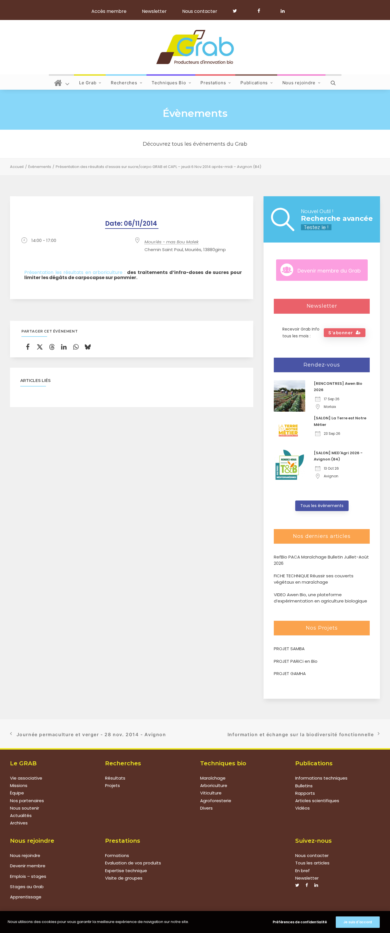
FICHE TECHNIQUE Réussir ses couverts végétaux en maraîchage (313, 579)
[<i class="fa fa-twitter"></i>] (237, 11)
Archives (19, 823)
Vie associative (26, 778)
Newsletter (154, 11)
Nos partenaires (27, 801)
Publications (254, 82)
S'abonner (340, 332)
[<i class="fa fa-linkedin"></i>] (282, 11)
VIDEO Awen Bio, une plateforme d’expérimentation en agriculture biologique (320, 598)
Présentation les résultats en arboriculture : (133, 275)
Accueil (17, 166)
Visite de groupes (123, 878)
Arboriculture (213, 786)
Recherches (124, 82)
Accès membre (108, 11)
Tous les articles (312, 863)
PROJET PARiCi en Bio (295, 661)
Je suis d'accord (357, 922)
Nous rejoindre (299, 82)
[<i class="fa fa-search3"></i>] (333, 82)
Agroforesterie (215, 801)
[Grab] (195, 47)
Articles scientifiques (317, 801)
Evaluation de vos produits (133, 863)
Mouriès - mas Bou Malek (171, 242)
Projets (112, 786)
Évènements (39, 166)
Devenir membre (27, 866)
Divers (206, 808)
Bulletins (304, 786)
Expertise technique (126, 871)
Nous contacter (199, 11)
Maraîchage (213, 778)
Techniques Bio (169, 82)
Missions (18, 786)
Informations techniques (321, 778)
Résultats (115, 778)
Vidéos (302, 808)
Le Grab (87, 82)
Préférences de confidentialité (300, 922)
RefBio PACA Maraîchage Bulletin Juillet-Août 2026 (321, 560)
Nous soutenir (24, 808)
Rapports (305, 793)
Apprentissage (25, 897)
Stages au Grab (27, 887)
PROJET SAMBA (289, 649)
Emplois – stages (28, 876)
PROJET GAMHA (290, 673)
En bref (302, 871)
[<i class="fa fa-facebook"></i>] (261, 11)
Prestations (213, 82)
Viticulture (211, 793)
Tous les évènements (321, 505)
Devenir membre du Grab (329, 270)
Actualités (21, 816)
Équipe (17, 793)
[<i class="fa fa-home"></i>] (62, 82)
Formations (117, 855)
